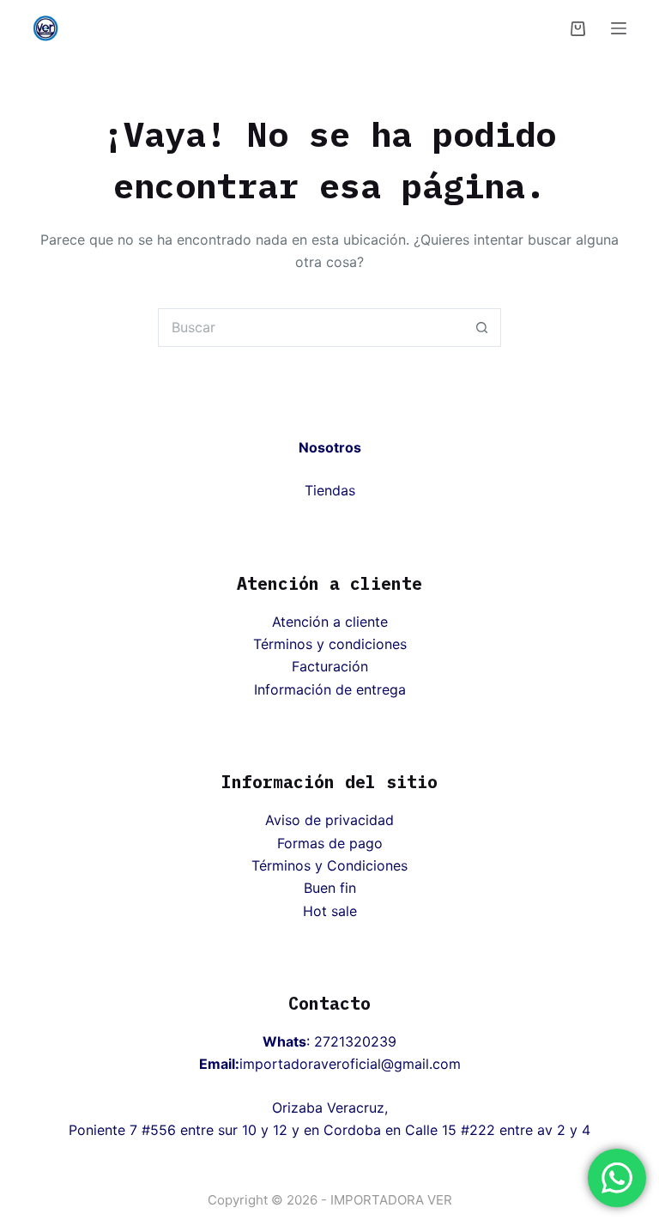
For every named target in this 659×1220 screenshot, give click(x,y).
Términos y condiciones (330, 643)
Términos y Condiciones (329, 865)
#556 (159, 1129)
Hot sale (330, 911)
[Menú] (618, 28)
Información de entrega (330, 689)
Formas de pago (330, 843)
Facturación (330, 666)
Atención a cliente (330, 621)
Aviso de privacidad (329, 820)
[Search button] (482, 327)
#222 (478, 1129)
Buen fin (330, 887)
